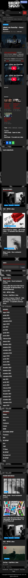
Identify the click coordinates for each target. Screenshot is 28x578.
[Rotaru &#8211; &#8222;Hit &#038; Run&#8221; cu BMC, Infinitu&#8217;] (8, 115)
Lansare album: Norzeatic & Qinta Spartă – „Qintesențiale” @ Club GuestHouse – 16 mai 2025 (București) (14, 287)
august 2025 (6, 312)
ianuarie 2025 (6, 318)
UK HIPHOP (6, 452)
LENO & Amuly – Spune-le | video (12, 131)
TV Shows (5, 449)
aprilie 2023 (6, 359)
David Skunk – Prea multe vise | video (13, 136)
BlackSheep (7, 31)
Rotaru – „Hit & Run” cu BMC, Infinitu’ (7, 119)
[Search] (19, 12)
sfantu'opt (14, 127)
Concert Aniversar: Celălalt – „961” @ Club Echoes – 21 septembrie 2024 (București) (14, 220)
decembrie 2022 (7, 367)
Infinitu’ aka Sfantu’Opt (10, 52)
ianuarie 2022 (6, 391)
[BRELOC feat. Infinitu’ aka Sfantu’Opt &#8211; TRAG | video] (8, 100)
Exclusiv (5, 426)
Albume (6, 205)
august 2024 (6, 324)
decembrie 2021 (7, 394)
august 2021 (6, 405)
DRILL (4, 420)
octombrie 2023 (7, 350)
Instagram (16, 569)
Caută (4, 263)
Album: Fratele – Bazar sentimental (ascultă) (14, 242)
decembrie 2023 (7, 344)
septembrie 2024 (7, 321)
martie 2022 (6, 385)
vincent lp (20, 127)
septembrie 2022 (7, 376)
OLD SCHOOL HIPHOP (8, 432)
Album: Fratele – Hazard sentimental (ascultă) (14, 486)
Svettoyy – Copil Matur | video (10, 295)
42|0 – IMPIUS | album (14, 199)
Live (25, 12)
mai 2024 (5, 330)
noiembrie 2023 (7, 347)
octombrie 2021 (7, 399)
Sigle (13, 571)
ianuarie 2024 (6, 341)
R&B (4, 437)
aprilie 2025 (6, 315)
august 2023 (6, 356)
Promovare (11, 205)
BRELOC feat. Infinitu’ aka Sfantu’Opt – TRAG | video (7, 105)
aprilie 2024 (6, 333)
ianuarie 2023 (6, 365)
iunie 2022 (5, 379)
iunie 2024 (5, 327)
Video (4, 461)
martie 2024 (6, 336)
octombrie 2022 (7, 373)
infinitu (9, 127)
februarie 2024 (7, 338)
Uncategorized (6, 455)
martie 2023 (6, 362)
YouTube (22, 569)
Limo (7, 60)
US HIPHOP (6, 458)
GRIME (4, 429)
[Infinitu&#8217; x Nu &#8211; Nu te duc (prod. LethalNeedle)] (17, 100)
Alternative (6, 417)
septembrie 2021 (7, 402)
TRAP (4, 446)
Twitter (11, 569)
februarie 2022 (7, 388)
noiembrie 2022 (7, 370)
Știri (4, 443)
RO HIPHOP (5, 24)
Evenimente (6, 423)
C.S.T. (22, 60)
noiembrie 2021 (7, 397)
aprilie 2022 (6, 382)
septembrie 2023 (7, 353)
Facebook (5, 569)
